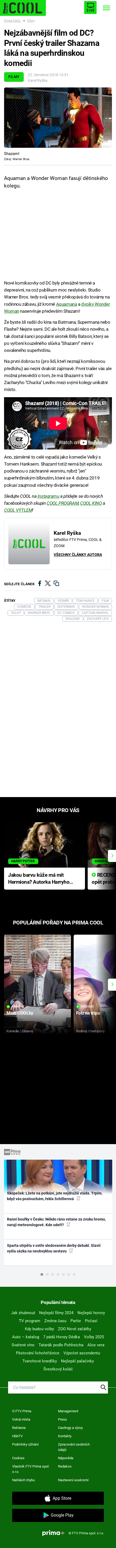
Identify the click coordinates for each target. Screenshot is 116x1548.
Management (68, 1411)
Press (62, 1419)
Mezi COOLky (19, 1013)
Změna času (55, 1320)
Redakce (64, 1466)
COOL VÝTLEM (18, 510)
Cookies (18, 1458)
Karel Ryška (37, 80)
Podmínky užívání (25, 1444)
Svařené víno (23, 1345)
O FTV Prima (21, 1411)
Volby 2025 (94, 1337)
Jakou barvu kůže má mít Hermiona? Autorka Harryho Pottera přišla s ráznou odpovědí (38, 879)
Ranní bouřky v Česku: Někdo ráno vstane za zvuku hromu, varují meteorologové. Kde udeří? (56, 1222)
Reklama (19, 1428)
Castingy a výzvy (70, 1428)
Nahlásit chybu (23, 1480)
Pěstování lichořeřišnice (37, 1353)
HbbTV (17, 1436)
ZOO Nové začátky (74, 1328)
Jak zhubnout (23, 1312)
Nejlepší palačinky (77, 1361)
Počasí (91, 1320)
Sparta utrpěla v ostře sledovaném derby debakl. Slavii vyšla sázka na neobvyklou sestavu (54, 1248)
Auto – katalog (25, 1337)
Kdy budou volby (39, 1328)
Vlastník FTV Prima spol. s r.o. (30, 1469)
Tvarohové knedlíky (39, 1361)
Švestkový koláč (58, 1369)
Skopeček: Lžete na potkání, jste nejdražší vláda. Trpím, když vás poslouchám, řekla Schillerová (54, 1196)
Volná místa (21, 1419)
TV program (29, 1320)
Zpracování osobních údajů (74, 1447)
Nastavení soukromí (73, 1480)
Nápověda (65, 1458)
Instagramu (48, 496)
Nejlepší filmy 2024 (56, 1312)
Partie (75, 1320)
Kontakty (64, 1436)
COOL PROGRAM (63, 503)
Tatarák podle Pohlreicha (61, 1345)
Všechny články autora (78, 554)
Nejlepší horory (91, 1312)
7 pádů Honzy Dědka (61, 1337)
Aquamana (66, 304)
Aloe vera (95, 1345)
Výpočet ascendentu (81, 1353)
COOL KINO (91, 503)
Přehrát (18, 1006)
